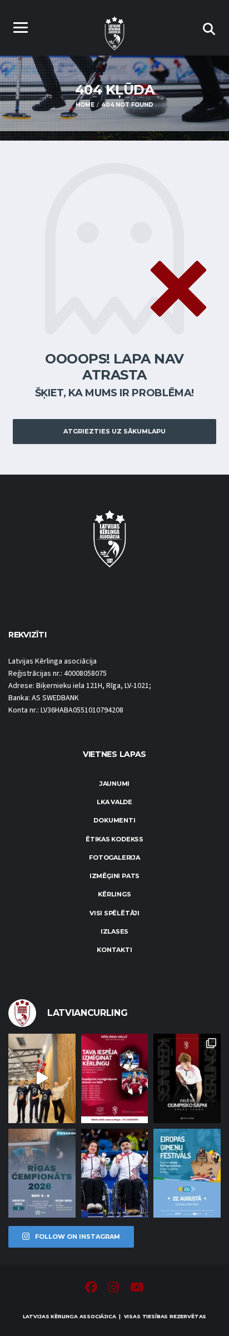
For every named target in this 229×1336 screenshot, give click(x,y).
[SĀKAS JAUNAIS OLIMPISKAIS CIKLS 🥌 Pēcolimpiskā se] (114, 1173)
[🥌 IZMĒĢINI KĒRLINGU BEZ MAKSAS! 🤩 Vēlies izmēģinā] (114, 1078)
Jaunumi (114, 783)
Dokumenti (114, 820)
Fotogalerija (114, 857)
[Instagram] (114, 1288)
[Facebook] (91, 1288)
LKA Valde (114, 802)
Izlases (114, 931)
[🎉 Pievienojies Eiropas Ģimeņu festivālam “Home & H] (187, 1173)
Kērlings (114, 894)
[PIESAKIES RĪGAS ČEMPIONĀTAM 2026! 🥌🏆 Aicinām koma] (42, 1173)
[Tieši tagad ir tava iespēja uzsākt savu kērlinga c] (187, 1078)
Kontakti (114, 950)
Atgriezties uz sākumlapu (114, 431)
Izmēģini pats (114, 876)
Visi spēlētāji (114, 913)
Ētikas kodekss (114, 839)
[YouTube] (137, 1288)
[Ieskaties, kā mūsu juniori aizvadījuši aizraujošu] (42, 1078)
